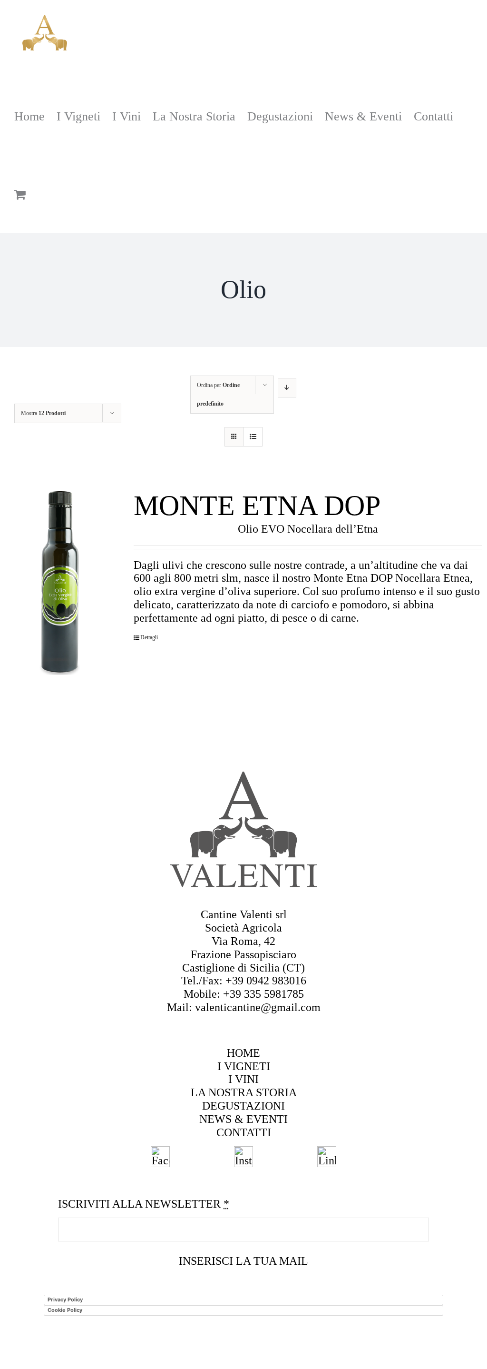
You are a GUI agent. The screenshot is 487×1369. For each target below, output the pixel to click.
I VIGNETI (243, 1066)
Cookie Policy (65, 1310)
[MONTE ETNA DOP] (60, 582)
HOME (243, 1053)
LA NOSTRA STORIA (244, 1092)
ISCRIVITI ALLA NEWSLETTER (143, 1204)
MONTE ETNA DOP (257, 505)
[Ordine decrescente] (287, 387)
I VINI (243, 1079)
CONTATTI (243, 1132)
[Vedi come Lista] (253, 436)
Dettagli (149, 638)
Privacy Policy (65, 1299)
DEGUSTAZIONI (243, 1106)
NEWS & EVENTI (243, 1119)
